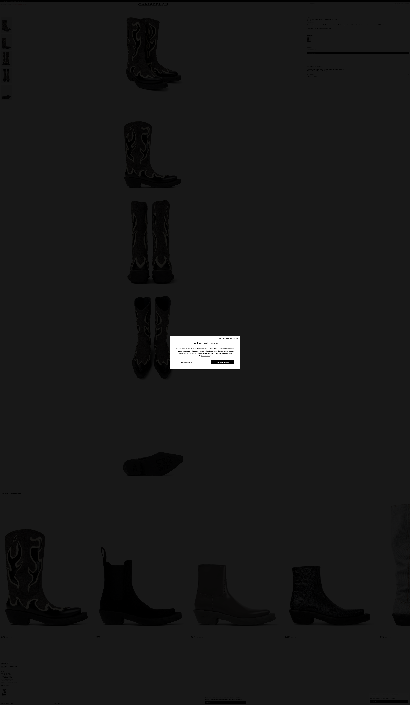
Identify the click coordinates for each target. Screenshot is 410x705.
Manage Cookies (186, 362)
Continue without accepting (228, 338)
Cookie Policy (206, 356)
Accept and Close (223, 362)
